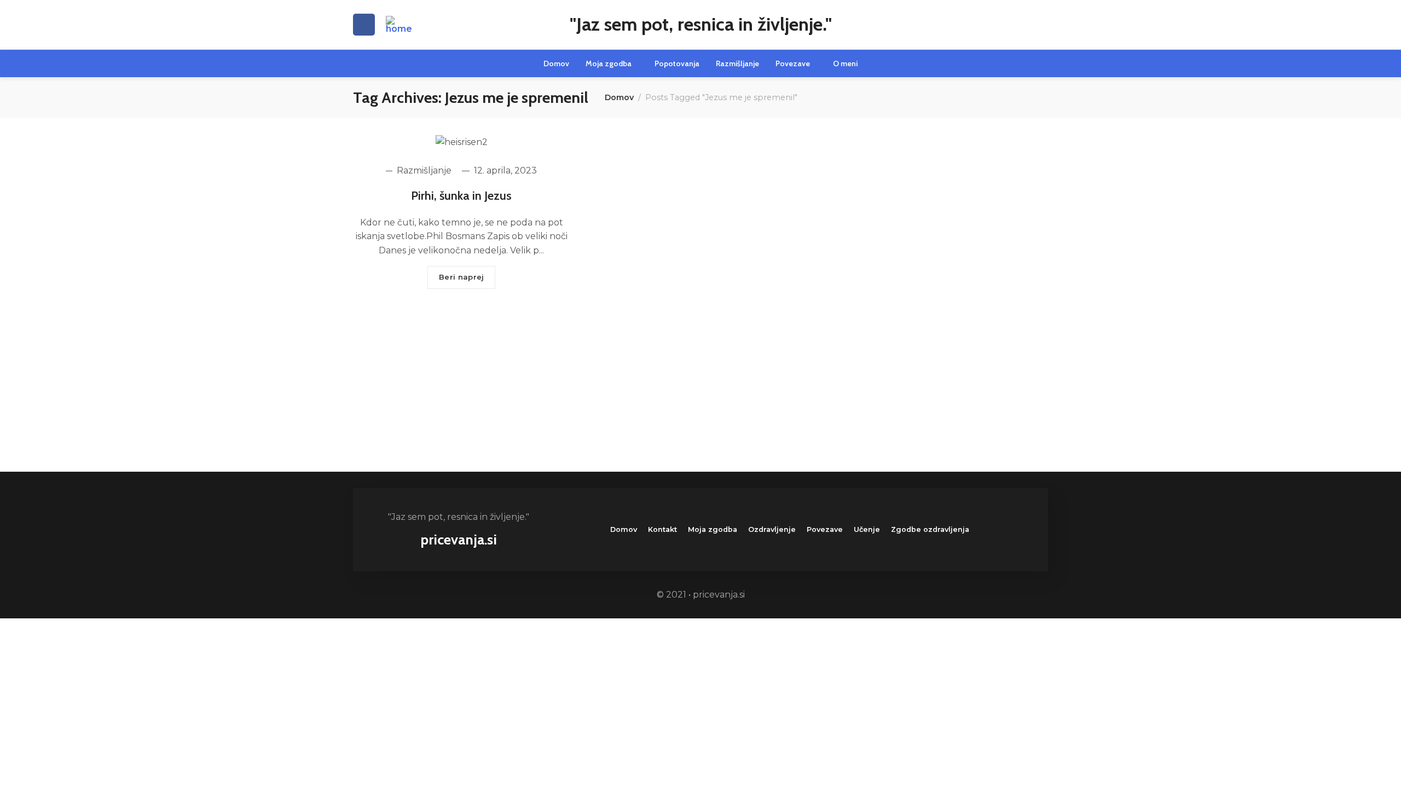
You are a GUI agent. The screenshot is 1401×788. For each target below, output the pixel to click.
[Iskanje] (1043, 25)
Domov (619, 97)
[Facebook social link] (364, 25)
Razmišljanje (423, 170)
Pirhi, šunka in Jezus (461, 195)
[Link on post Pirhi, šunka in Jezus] (461, 142)
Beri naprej (461, 277)
